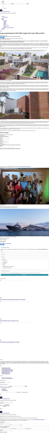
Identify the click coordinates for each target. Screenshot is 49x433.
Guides (3, 18)
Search (3, 29)
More (4, 26)
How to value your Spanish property (7, 378)
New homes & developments (7, 243)
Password (1, 403)
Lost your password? (6, 405)
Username (1, 402)
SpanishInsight (6, 11)
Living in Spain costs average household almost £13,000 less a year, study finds (12, 299)
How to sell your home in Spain (7, 377)
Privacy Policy (18, 144)
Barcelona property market (6, 367)
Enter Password (13, 428)
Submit (1, 145)
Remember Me (7, 404)
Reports (3, 16)
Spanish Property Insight (6, 387)
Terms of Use (13, 144)
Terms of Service (25, 392)
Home (1, 30)
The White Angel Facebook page (26, 166)
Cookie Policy (4, 389)
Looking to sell (4, 262)
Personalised (6, 17)
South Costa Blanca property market (7, 371)
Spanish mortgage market (6, 373)
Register (4, 406)
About (3, 1)
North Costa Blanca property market (7, 370)
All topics (5, 20)
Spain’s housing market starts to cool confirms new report (9, 320)
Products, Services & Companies (9, 27)
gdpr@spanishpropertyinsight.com (39, 419)
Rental (5, 23)
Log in (5, 8)
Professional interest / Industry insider (8, 266)
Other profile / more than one (6, 267)
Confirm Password (28, 428)
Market (5, 22)
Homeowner (4, 263)
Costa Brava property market (6, 368)
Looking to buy (4, 260)
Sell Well (3, 28)
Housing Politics (6, 25)
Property (5, 21)
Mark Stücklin (5, 36)
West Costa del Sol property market (7, 369)
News (3, 19)
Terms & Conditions (5, 390)
